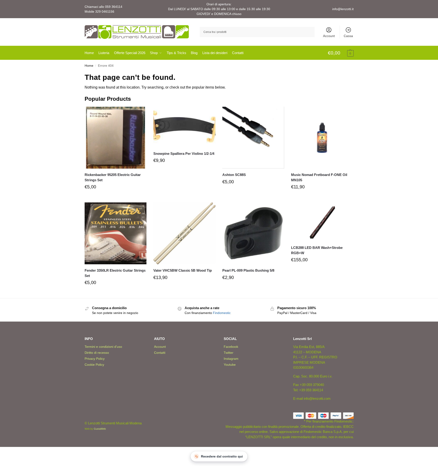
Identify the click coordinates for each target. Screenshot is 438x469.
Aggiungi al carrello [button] (115, 198)
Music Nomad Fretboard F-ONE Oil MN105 (319, 177)
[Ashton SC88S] (253, 138)
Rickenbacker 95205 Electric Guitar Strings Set (113, 177)
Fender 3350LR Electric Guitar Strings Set (115, 273)
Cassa (348, 36)
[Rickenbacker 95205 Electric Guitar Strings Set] (116, 138)
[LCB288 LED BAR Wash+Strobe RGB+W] (322, 222)
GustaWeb (100, 428)
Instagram (231, 358)
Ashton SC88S (234, 175)
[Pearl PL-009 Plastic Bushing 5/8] (253, 233)
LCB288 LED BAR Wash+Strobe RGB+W (317, 250)
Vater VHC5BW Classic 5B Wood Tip (182, 270)
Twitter (228, 352)
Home (89, 65)
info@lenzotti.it (343, 9)
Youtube (230, 364)
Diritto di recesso (97, 352)
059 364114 (113, 7)
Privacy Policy (95, 358)
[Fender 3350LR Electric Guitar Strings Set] (116, 233)
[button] (341, 53)
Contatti (159, 352)
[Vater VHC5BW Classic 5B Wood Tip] (184, 233)
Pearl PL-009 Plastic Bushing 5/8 (248, 270)
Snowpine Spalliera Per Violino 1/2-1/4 (183, 153)
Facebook (231, 346)
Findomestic (222, 313)
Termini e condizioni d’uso (103, 346)
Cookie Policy (94, 364)
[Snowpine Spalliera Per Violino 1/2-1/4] (184, 127)
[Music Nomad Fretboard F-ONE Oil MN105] (322, 138)
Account (329, 36)
